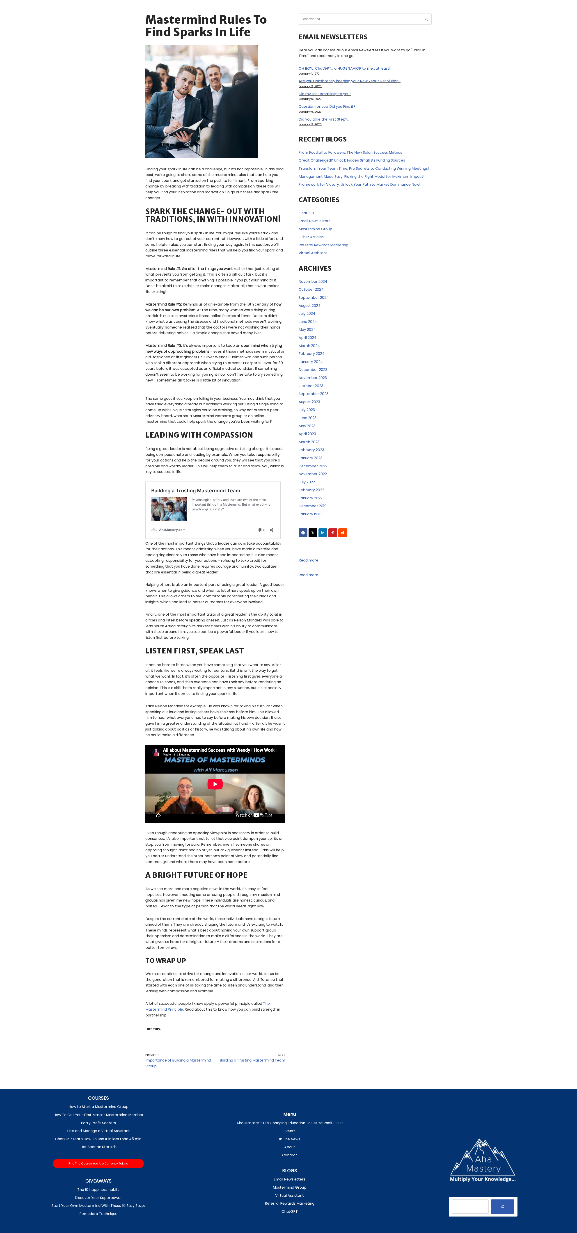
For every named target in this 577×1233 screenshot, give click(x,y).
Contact (289, 1155)
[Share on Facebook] (303, 532)
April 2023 (307, 433)
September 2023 (313, 393)
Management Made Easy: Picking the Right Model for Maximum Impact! (361, 176)
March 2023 (309, 442)
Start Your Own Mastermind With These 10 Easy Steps (98, 1205)
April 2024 (307, 337)
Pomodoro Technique (98, 1213)
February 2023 (311, 449)
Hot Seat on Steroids (98, 1146)
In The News (289, 1139)
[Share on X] (313, 532)
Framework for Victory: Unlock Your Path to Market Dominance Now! (359, 184)
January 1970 (310, 514)
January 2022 (310, 498)
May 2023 (307, 426)
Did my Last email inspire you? (325, 93)
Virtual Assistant (313, 253)
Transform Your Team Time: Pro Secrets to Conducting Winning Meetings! (364, 168)
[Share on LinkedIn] (322, 532)
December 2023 (313, 369)
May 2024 (307, 329)
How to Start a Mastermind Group (98, 1106)
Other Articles (311, 237)
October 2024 (311, 289)
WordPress (189, 1227)
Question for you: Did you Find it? (327, 106)
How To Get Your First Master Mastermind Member (98, 1114)
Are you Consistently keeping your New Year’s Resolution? (350, 81)
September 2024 (314, 297)
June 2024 (308, 321)
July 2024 (307, 313)
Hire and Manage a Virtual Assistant (98, 1130)
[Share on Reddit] (342, 532)
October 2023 (311, 385)
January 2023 (310, 458)
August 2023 (309, 401)
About (289, 1147)
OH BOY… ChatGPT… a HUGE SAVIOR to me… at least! (344, 68)
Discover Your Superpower (98, 1197)
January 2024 (311, 361)
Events (289, 1131)
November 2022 (313, 474)
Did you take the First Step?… (324, 119)
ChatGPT (307, 213)
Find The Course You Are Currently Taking (98, 1163)
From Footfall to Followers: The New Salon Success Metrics (350, 152)
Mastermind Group (315, 229)
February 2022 (311, 490)
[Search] (426, 19)
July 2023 (307, 409)
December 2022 (313, 466)
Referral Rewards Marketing (323, 245)
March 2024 (309, 345)
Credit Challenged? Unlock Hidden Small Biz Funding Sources (352, 160)
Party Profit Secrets (98, 1123)
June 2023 (307, 417)
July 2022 (307, 482)
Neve (149, 1227)
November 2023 (313, 377)
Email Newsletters (314, 221)
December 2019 (312, 506)
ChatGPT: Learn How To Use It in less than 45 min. (98, 1139)
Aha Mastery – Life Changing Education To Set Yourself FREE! (289, 1123)
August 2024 (310, 305)
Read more (308, 560)
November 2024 (313, 281)
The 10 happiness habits (98, 1189)
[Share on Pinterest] (332, 532)
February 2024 (312, 353)
